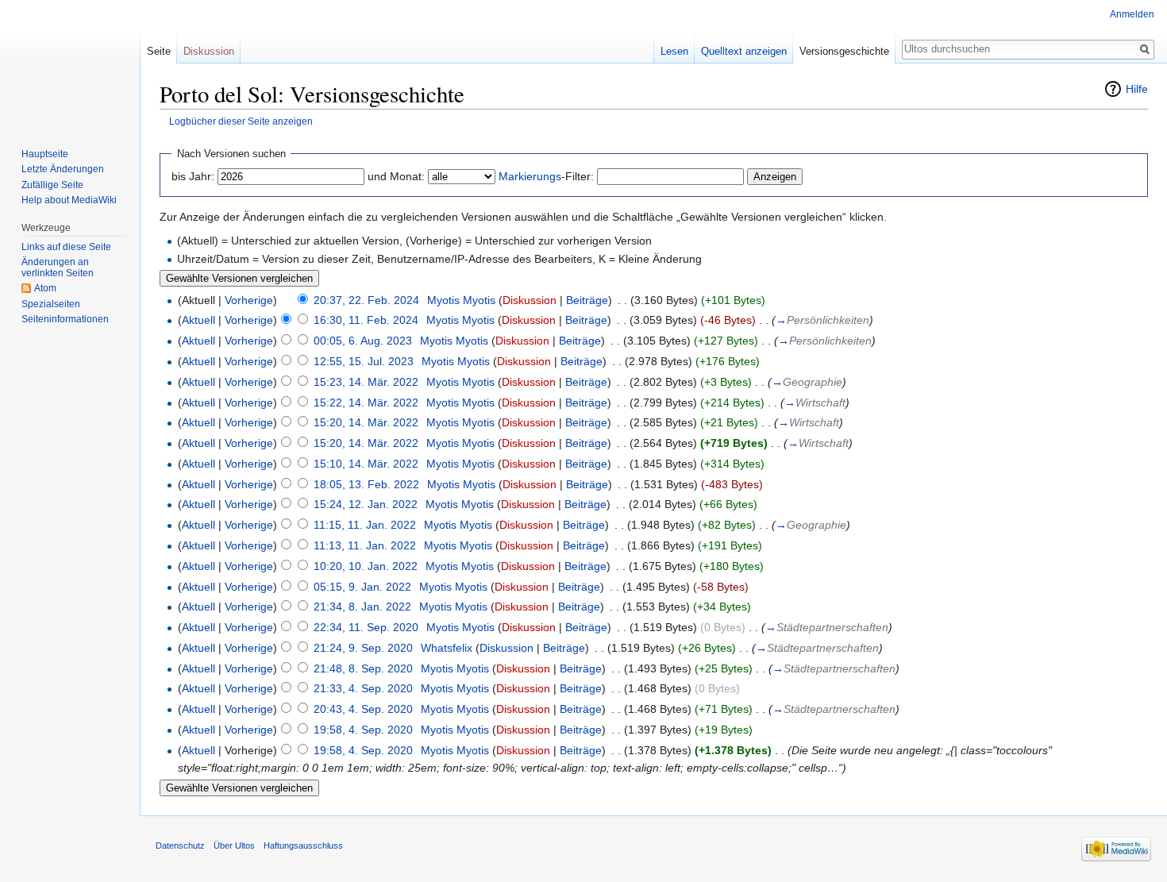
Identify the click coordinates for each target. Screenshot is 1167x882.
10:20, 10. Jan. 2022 (366, 566)
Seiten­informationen (65, 319)
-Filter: (546, 176)
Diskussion (530, 300)
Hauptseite (44, 154)
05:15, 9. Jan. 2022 (362, 586)
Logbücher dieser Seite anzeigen (241, 121)
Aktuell (198, 320)
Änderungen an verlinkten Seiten (57, 267)
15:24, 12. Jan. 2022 (366, 504)
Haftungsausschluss (303, 845)
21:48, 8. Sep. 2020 (363, 668)
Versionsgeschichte (844, 51)
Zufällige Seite (52, 185)
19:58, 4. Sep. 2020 (363, 729)
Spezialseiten (50, 304)
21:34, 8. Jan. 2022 (362, 606)
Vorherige (249, 300)
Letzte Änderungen (62, 169)
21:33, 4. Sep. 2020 (363, 688)
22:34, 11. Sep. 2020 (366, 627)
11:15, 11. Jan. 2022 (365, 524)
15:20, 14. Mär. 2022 (366, 422)
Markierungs (530, 176)
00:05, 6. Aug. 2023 (363, 340)
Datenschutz (180, 845)
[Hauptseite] (69, 63)
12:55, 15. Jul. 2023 (364, 361)
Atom (45, 288)
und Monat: (396, 176)
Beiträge (587, 300)
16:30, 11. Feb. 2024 (366, 320)
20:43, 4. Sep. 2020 (363, 709)
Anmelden (1132, 14)
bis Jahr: (192, 176)
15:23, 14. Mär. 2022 (366, 382)
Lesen (674, 51)
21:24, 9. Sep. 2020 (363, 647)
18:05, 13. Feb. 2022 (366, 484)
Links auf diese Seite (66, 246)
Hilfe (1137, 89)
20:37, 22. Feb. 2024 (366, 300)
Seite (159, 51)
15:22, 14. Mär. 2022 (366, 402)
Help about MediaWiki (69, 200)
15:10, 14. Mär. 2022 (366, 463)
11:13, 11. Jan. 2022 (365, 545)
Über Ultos (234, 845)
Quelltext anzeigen (744, 51)
